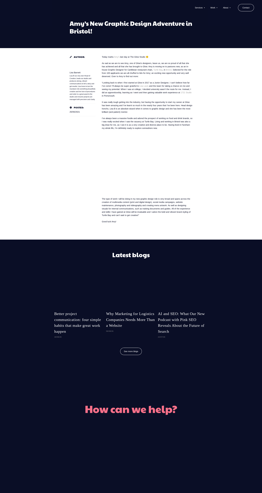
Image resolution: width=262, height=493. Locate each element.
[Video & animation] (119, 458)
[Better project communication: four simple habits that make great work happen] (79, 306)
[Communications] (142, 451)
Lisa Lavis (144, 86)
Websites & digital (104, 466)
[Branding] (119, 443)
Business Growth (157, 458)
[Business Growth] (142, 458)
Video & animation (104, 458)
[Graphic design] (119, 451)
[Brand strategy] (142, 466)
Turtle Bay (158, 70)
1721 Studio (186, 92)
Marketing (152, 443)
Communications (157, 450)
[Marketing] (142, 443)
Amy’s (116, 57)
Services (199, 8)
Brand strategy (155, 466)
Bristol (169, 70)
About (225, 8)
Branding (110, 443)
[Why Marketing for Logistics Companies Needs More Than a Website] (131, 306)
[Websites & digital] (119, 466)
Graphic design (106, 450)
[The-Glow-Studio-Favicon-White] (11, 8)
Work (212, 8)
